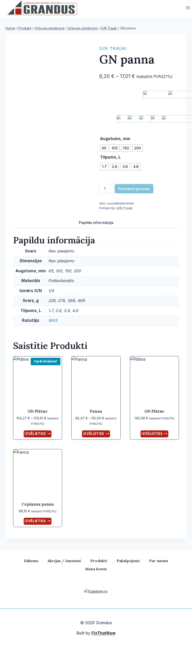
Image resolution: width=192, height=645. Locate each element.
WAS (52, 320)
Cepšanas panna (38, 504)
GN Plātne (38, 411)
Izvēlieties (35, 434)
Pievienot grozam (134, 189)
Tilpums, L (110, 157)
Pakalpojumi (128, 560)
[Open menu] (187, 7)
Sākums (31, 560)
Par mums (158, 560)
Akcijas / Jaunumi (64, 560)
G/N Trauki (113, 48)
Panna (96, 411)
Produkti (98, 560)
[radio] (104, 148)
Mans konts (96, 569)
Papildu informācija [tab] (96, 222)
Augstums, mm (115, 138)
